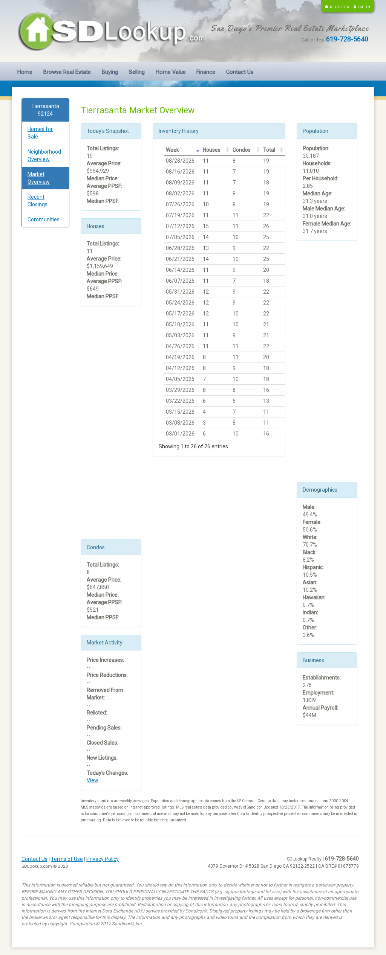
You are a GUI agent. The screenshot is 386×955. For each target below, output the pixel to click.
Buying (110, 72)
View (92, 780)
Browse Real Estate (67, 72)
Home (24, 72)
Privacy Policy (102, 859)
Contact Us (239, 72)
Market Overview (39, 178)
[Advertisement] (45, 348)
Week (172, 150)
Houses (212, 150)
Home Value (171, 72)
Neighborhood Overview (44, 155)
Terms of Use (67, 859)
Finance (205, 72)
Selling (137, 72)
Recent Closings (37, 200)
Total (269, 150)
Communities (44, 219)
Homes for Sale (40, 133)
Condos (242, 150)
